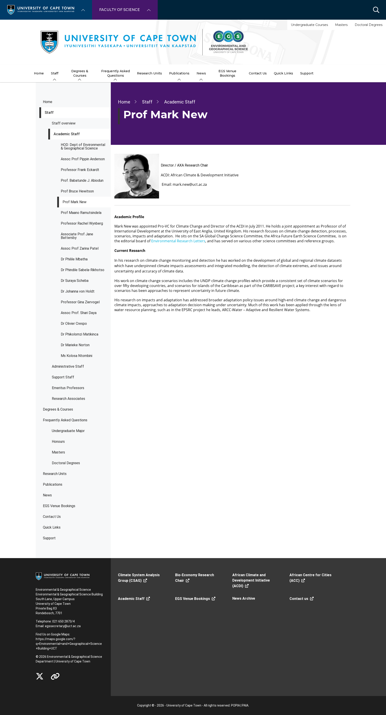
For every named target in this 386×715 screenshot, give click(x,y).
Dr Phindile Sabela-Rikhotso (82, 270)
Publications (52, 484)
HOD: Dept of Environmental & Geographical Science (83, 146)
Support (49, 538)
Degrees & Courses (58, 409)
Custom (55, 676)
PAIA (245, 705)
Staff (49, 112)
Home (47, 102)
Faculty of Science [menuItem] (119, 10)
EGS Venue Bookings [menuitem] (227, 73)
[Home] (40, 9)
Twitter (40, 676)
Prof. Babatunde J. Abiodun (82, 180)
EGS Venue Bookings (59, 506)
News (47, 495)
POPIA (235, 705)
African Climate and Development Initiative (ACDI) (251, 580)
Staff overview (64, 123)
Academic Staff (67, 134)
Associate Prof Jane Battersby (77, 236)
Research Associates (68, 399)
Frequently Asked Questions (65, 420)
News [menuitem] (201, 73)
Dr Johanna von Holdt (77, 291)
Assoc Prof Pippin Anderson (83, 159)
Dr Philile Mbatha (74, 259)
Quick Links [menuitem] (283, 73)
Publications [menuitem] (179, 73)
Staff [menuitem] (54, 73)
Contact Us (52, 517)
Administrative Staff (68, 366)
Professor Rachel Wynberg (82, 223)
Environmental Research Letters (178, 240)
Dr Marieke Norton (75, 345)
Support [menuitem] (306, 73)
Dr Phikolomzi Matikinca (79, 334)
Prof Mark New (74, 202)
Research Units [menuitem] (149, 73)
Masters (341, 25)
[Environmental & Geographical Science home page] (193, 42)
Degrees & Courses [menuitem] (79, 73)
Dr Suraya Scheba (74, 280)
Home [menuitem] (39, 73)
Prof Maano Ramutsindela (81, 213)
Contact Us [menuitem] (258, 73)
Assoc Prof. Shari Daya (78, 313)
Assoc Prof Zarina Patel (80, 248)
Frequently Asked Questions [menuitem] (115, 73)
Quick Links (52, 527)
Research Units (55, 474)
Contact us (299, 599)
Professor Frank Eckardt (80, 170)
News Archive (243, 598)
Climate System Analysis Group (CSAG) (139, 578)
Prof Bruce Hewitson (77, 191)
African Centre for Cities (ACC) (310, 578)
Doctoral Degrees (368, 25)
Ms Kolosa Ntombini (76, 356)
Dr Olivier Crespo (74, 323)
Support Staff (63, 377)
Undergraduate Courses (309, 25)
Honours (58, 441)
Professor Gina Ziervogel (80, 302)
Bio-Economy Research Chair (194, 578)
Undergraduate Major (68, 431)
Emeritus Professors (68, 388)
